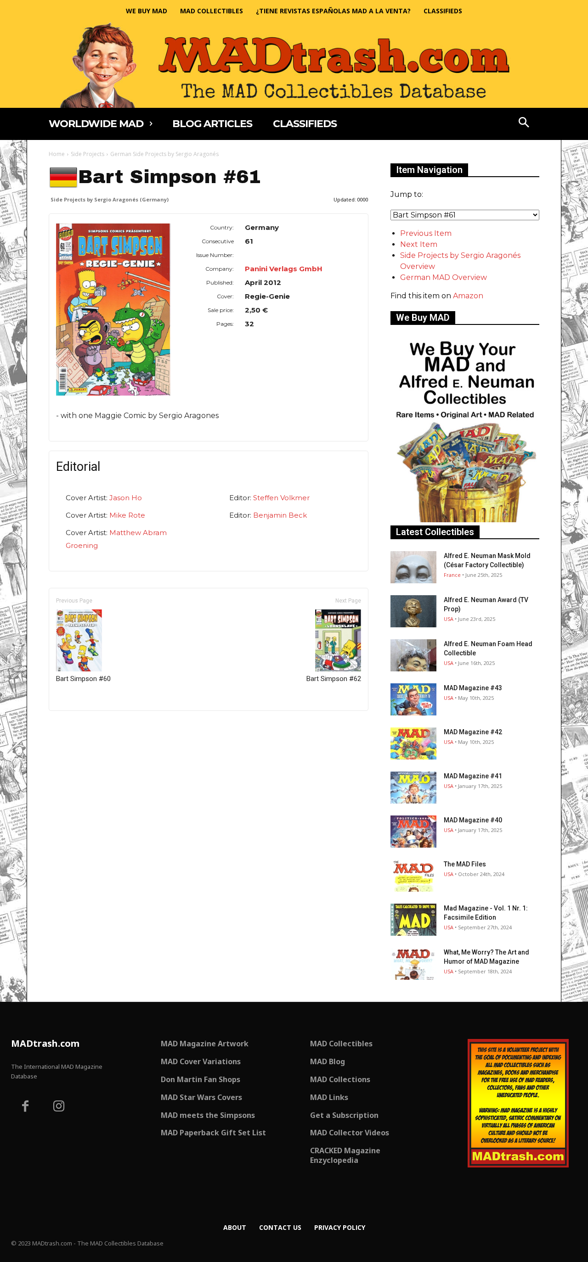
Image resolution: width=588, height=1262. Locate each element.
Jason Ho (125, 497)
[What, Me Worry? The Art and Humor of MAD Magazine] (413, 964)
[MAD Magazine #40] (413, 831)
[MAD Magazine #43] (413, 699)
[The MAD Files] (413, 876)
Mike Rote (127, 515)
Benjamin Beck (280, 515)
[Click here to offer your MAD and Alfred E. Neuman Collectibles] (464, 519)
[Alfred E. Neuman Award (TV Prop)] (413, 611)
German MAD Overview (443, 277)
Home (57, 154)
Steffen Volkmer (281, 497)
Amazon (468, 295)
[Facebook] (25, 1107)
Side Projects (87, 154)
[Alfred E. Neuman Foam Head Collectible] (413, 655)
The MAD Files (465, 864)
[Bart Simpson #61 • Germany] (113, 309)
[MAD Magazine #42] (413, 743)
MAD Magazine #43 (473, 688)
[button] (524, 123)
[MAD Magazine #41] (413, 787)
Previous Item (426, 233)
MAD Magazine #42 (473, 732)
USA (448, 618)
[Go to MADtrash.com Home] (294, 65)
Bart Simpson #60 (83, 679)
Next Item (418, 244)
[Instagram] (59, 1107)
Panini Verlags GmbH (283, 268)
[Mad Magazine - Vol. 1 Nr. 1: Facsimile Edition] (413, 920)
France (452, 574)
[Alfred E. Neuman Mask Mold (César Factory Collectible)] (413, 567)
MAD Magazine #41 (473, 776)
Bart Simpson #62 (333, 679)
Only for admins (80, 726)
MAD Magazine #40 (473, 820)
